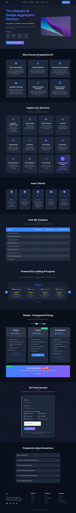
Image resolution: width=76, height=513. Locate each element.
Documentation (48, 498)
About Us (61, 496)
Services (37, 2)
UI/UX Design (43, 416)
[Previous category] (6, 292)
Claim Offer (38, 373)
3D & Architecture (43, 418)
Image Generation (29, 413)
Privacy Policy (62, 500)
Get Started (16, 354)
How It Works (31, 2)
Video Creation (43, 413)
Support (46, 502)
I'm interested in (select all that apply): (32, 411)
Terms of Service (62, 502)
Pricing (42, 2)
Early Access (66, 2)
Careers (60, 498)
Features (24, 2)
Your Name (26, 400)
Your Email (26, 405)
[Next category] (69, 292)
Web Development (29, 418)
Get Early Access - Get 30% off (15, 42)
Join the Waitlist (30, 428)
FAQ (46, 2)
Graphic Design (28, 416)
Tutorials (47, 500)
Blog (46, 496)
